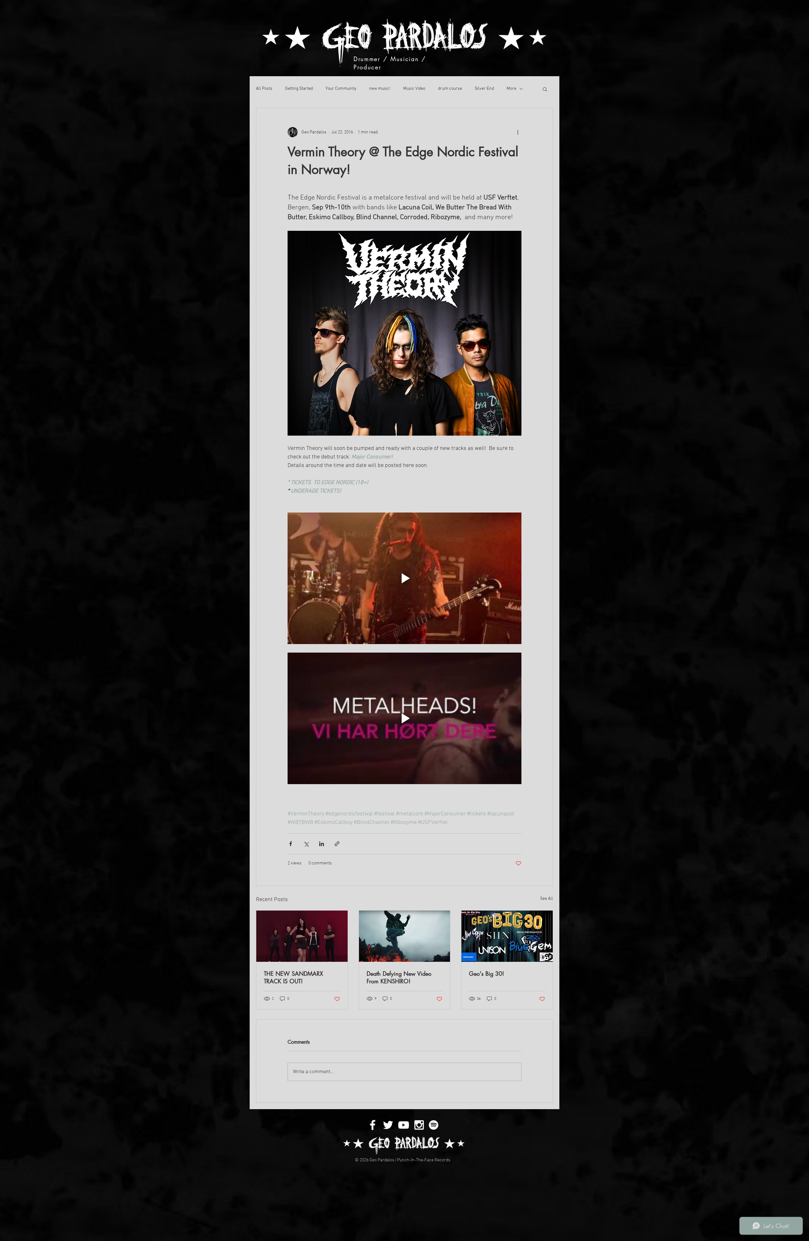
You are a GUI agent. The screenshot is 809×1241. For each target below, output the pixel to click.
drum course (450, 88)
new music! (380, 88)
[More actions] (517, 132)
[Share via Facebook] (291, 844)
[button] (545, 88)
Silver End (484, 88)
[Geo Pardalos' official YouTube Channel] (403, 1125)
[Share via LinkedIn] (322, 844)
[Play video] (404, 578)
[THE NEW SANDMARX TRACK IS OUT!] (302, 936)
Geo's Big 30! (486, 973)
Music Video (414, 88)
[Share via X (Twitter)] (306, 844)
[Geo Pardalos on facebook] (372, 1125)
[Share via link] (337, 844)
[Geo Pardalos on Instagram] (419, 1125)
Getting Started (299, 88)
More (511, 88)
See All (546, 898)
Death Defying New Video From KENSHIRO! (399, 977)
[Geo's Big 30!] (507, 936)
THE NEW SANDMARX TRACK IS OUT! (293, 977)
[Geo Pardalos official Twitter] (388, 1125)
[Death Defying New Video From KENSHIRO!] (404, 936)
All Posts (264, 88)
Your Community (340, 88)
